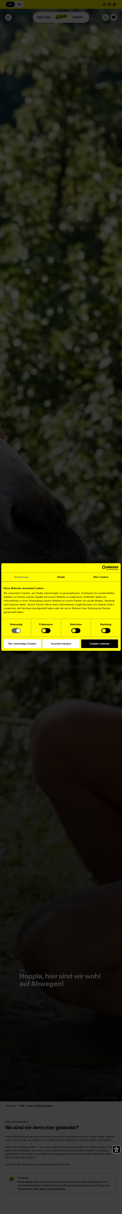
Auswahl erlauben (61, 643)
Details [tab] (61, 577)
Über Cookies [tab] (100, 577)
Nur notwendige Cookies (22, 643)
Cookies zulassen (100, 643)
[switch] (46, 630)
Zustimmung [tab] (21, 577)
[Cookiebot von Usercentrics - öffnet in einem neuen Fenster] (104, 568)
